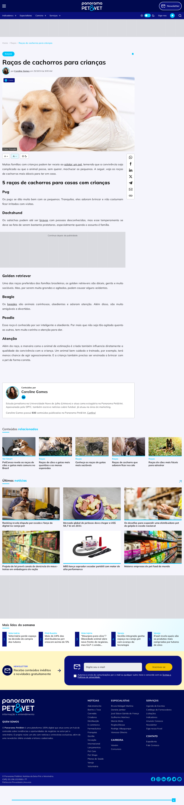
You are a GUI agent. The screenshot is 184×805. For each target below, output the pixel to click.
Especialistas (26, 15)
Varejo (91, 762)
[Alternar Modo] (24, 156)
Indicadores (7, 15)
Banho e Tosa (94, 709)
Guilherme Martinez (120, 717)
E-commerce (94, 724)
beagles (12, 304)
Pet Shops (92, 755)
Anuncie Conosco (154, 721)
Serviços (54, 15)
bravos (44, 220)
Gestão (91, 736)
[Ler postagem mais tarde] (133, 54)
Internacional (94, 743)
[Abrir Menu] (20, 6)
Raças (8, 54)
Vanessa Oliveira (119, 732)
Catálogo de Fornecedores (159, 709)
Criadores (92, 717)
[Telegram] (174, 779)
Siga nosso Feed (154, 728)
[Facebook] (153, 779)
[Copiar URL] (130, 195)
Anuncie (27, 782)
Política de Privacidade (12, 782)
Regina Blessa (118, 724)
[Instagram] (158, 779)
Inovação (92, 740)
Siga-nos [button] (162, 15)
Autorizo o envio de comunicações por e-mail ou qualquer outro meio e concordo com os (124, 676)
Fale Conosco (152, 745)
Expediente (151, 741)
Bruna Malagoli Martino (122, 706)
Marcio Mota (117, 721)
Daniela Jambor (118, 709)
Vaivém (114, 745)
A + (6, 156)
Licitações (151, 713)
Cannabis (92, 713)
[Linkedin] (163, 779)
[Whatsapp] (179, 779)
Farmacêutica (94, 728)
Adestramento (94, 706)
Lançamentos (94, 747)
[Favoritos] (172, 15)
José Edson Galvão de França (125, 713)
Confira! (91, 412)
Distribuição (93, 721)
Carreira (39, 15)
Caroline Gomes (22, 71)
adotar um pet (73, 164)
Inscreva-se (158, 667)
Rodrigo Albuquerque (121, 728)
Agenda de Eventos (155, 706)
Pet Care (92, 751)
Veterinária (93, 766)
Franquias (92, 732)
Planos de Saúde (96, 758)
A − (15, 156)
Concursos (116, 749)
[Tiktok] (169, 779)
